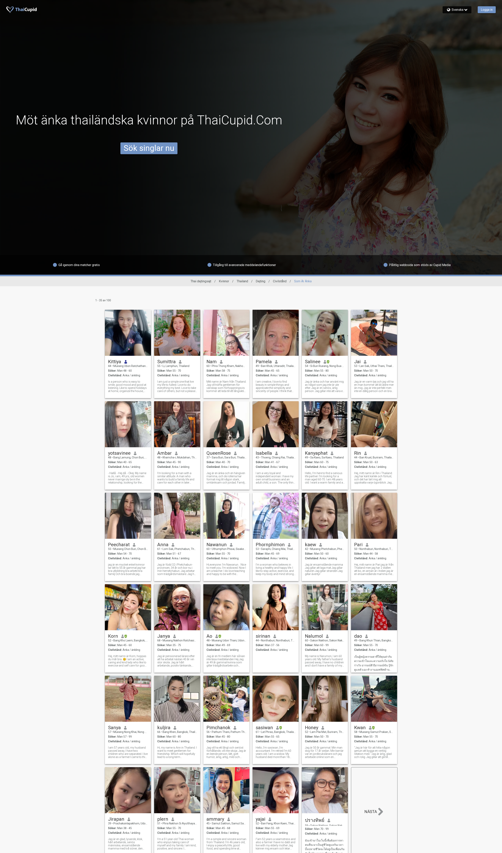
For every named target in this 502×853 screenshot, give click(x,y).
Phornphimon (270, 544)
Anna (162, 544)
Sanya (114, 727)
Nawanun (216, 544)
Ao (209, 636)
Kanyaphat (316, 453)
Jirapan (116, 819)
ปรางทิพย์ (314, 820)
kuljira (163, 727)
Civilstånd (279, 281)
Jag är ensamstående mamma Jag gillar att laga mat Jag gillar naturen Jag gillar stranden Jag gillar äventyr (324, 569)
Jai (357, 361)
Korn (113, 636)
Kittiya (114, 361)
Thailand (242, 281)
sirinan (263, 636)
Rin (357, 453)
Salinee (312, 361)
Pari (358, 544)
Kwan (360, 727)
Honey (311, 727)
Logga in (487, 10)
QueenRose (218, 453)
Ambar (164, 453)
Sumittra (166, 361)
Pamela (264, 361)
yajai (260, 819)
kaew (310, 544)
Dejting (260, 281)
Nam (211, 361)
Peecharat (119, 544)
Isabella (264, 453)
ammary (215, 819)
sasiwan (264, 727)
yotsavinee (119, 453)
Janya (163, 636)
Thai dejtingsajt (201, 281)
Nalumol (314, 636)
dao (358, 636)
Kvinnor (224, 281)
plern (162, 819)
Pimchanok (218, 727)
